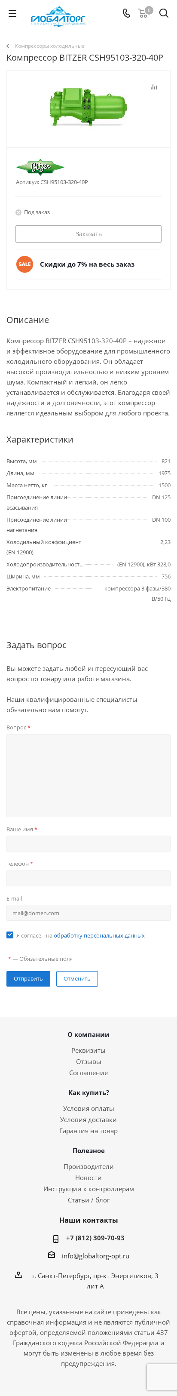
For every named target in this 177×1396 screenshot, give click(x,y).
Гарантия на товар (88, 1130)
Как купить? (88, 1092)
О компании (88, 1034)
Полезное (89, 1150)
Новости (88, 1177)
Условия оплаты (88, 1108)
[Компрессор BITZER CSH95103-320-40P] (88, 124)
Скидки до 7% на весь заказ (87, 264)
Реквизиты (88, 1050)
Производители (89, 1166)
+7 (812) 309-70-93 (95, 1237)
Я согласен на (80, 935)
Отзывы (88, 1061)
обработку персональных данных (99, 935)
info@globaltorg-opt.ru (95, 1255)
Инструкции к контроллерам (88, 1188)
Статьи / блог (89, 1200)
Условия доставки (88, 1119)
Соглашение (88, 1072)
